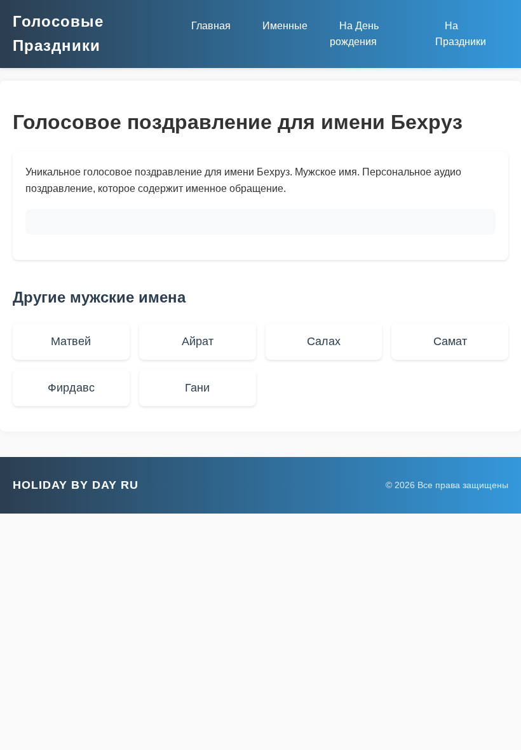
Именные (285, 25)
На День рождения (354, 34)
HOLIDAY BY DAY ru (76, 485)
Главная (211, 25)
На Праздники (460, 34)
